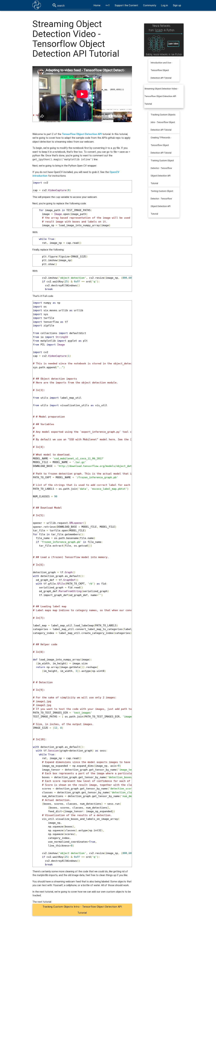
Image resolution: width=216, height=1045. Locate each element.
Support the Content (126, 5)
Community (149, 5)
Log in (164, 5)
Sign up (177, 5)
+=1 (107, 5)
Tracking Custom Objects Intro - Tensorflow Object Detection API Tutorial (82, 909)
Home (97, 5)
